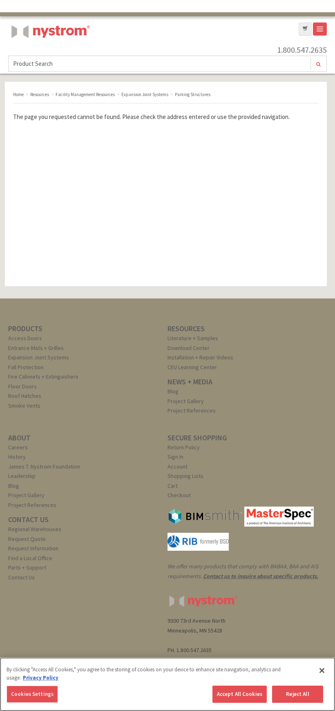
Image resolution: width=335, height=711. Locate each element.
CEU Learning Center (192, 367)
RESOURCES (186, 328)
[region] (167, 684)
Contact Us (21, 577)
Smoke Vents (24, 405)
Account (178, 466)
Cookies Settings (32, 694)
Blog (173, 391)
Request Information (33, 548)
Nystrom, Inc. (49, 52)
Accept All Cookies (239, 694)
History (17, 456)
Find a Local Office (30, 558)
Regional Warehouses (34, 529)
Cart (173, 485)
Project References (192, 410)
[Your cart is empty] (305, 29)
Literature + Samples (193, 338)
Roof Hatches (24, 395)
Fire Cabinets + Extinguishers (43, 376)
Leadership (22, 476)
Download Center (189, 348)
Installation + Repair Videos (200, 357)
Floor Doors (22, 386)
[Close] (322, 671)
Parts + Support (27, 567)
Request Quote (27, 539)
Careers (18, 447)
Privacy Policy (40, 677)
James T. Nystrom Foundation (44, 466)
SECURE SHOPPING (197, 437)
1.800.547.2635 (302, 49)
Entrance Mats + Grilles (36, 348)
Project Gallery (186, 401)
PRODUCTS (25, 328)
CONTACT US (28, 519)
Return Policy (184, 447)
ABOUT (19, 437)
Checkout (179, 495)
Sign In (175, 456)
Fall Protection (26, 367)
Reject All (297, 694)
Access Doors (25, 338)
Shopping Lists (185, 476)
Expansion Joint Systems (38, 357)
